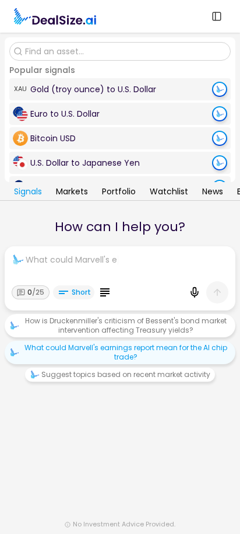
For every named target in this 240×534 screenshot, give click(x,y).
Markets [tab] (72, 192)
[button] (120, 89)
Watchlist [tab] (169, 192)
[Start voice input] (194, 292)
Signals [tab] (28, 192)
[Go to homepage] (55, 16)
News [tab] (212, 192)
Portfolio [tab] (119, 192)
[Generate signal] (219, 89)
